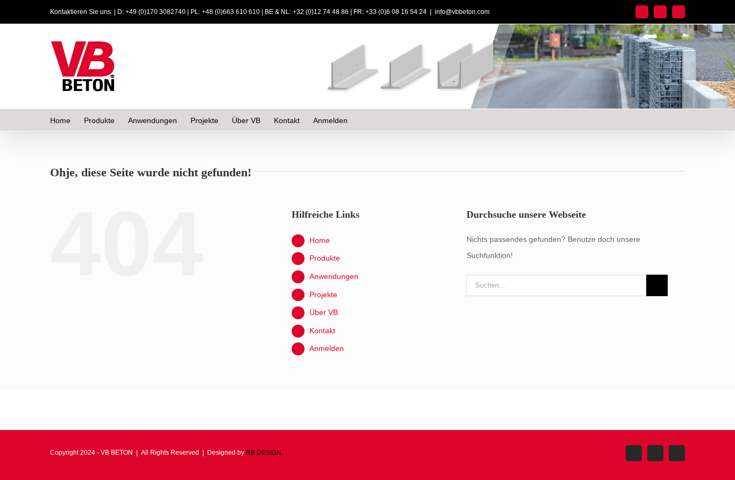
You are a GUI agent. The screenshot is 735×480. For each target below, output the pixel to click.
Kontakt (322, 330)
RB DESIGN (263, 452)
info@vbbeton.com (462, 12)
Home (319, 240)
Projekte (323, 294)
